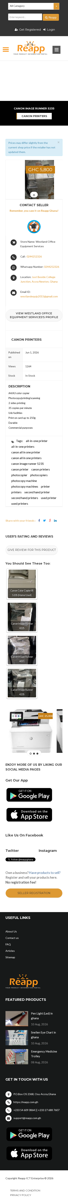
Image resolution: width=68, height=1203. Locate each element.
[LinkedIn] (55, 520)
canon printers (40, 469)
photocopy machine (24, 480)
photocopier (19, 475)
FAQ (8, 944)
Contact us (12, 937)
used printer (48, 498)
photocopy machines (24, 486)
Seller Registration (34, 893)
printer (45, 486)
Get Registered (30, 29)
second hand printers (24, 498)
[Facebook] (39, 520)
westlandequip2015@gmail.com (39, 296)
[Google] (50, 520)
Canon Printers (34, 116)
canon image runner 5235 (27, 463)
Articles (10, 950)
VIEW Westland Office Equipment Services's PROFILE (34, 315)
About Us (11, 931)
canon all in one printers (26, 458)
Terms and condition (25, 1190)
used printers (19, 503)
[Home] (27, 48)
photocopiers (39, 475)
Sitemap (10, 957)
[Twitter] (44, 520)
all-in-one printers (22, 446)
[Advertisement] (34, 67)
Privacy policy (20, 1195)
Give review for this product (32, 550)
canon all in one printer (25, 452)
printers (16, 492)
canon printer (20, 469)
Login (51, 29)
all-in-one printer (37, 441)
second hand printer (37, 492)
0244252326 (34, 256)
